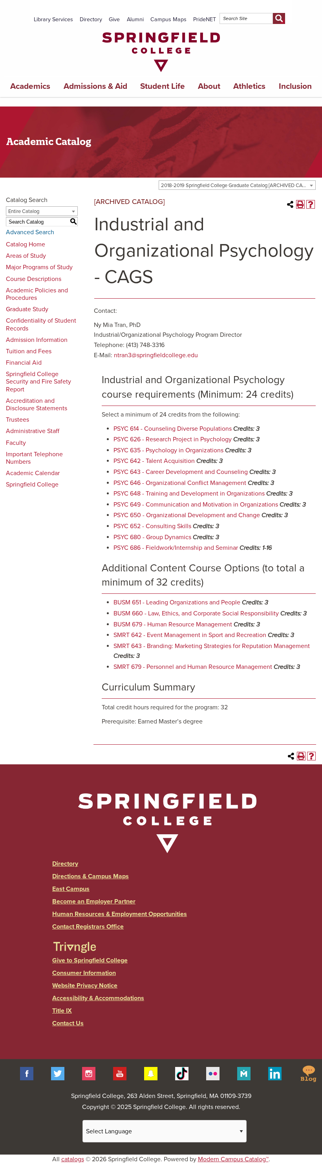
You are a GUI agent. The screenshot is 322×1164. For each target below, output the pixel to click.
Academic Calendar (33, 473)
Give (114, 19)
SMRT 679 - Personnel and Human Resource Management (192, 667)
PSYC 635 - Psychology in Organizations (168, 450)
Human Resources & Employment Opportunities (119, 914)
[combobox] (237, 185)
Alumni (135, 19)
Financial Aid (24, 363)
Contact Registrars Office (88, 927)
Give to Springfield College (90, 960)
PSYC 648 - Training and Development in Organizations (189, 494)
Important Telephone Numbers (34, 458)
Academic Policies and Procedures (37, 294)
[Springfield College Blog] (308, 1073)
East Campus (71, 889)
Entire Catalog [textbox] (23, 211)
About (209, 86)
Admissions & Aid (95, 86)
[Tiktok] (181, 1073)
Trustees (17, 420)
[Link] (161, 74)
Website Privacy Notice (84, 986)
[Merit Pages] (244, 1073)
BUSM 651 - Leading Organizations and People (176, 602)
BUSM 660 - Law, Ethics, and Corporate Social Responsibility (196, 613)
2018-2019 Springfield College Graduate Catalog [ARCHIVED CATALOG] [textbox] (238, 185)
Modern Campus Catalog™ (233, 1159)
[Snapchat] (150, 1073)
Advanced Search (30, 232)
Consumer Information (84, 973)
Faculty (16, 443)
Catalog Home (25, 244)
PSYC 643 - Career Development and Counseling (180, 472)
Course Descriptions (33, 279)
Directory (91, 19)
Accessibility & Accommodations (98, 998)
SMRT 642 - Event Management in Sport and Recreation (189, 635)
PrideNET (204, 19)
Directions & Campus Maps (90, 876)
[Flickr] (213, 1073)
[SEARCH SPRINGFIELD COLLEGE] (279, 18)
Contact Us (68, 1023)
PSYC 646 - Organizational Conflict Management (179, 483)
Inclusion (295, 86)
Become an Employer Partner (93, 901)
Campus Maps (168, 19)
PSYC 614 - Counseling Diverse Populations (172, 429)
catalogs (72, 1159)
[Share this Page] (290, 204)
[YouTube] (119, 1073)
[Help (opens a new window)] (310, 204)
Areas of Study (26, 256)
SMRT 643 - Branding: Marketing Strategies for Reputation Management (211, 646)
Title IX (62, 1011)
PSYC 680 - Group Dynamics (152, 537)
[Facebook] (26, 1073)
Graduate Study (27, 309)
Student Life (162, 86)
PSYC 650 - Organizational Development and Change (186, 515)
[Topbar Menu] (288, 9)
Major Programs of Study (39, 267)
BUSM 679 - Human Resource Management (172, 624)
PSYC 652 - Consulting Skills (152, 526)
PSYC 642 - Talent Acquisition (154, 461)
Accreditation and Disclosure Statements (36, 404)
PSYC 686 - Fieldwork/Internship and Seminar (175, 548)
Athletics (249, 86)
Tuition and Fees (28, 351)
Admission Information (37, 340)
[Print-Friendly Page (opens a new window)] (300, 204)
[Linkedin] (275, 1073)
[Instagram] (88, 1073)
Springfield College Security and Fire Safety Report (38, 381)
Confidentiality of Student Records (41, 324)
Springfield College (32, 484)
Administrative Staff (32, 431)
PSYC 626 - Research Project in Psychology (172, 439)
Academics (30, 86)
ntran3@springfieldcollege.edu (156, 355)
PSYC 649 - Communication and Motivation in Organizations (195, 505)
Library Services (53, 19)
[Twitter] (57, 1073)
